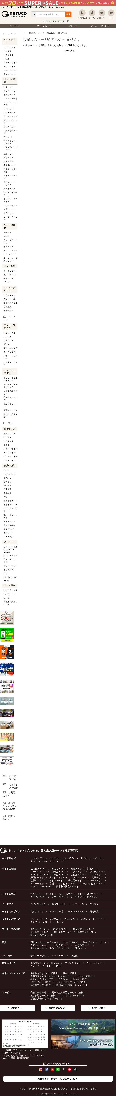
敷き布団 (7, 493)
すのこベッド (9, 95)
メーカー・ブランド (100, 26)
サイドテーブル (10, 590)
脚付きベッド (9, 188)
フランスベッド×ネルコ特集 (72, 979)
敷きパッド (8, 478)
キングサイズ (9, 66)
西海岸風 (7, 307)
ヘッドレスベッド (10, 176)
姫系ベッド (8, 310)
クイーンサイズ (10, 62)
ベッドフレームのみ (10, 103)
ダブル (6, 59)
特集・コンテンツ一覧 (13, 973)
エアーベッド (9, 209)
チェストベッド (10, 91)
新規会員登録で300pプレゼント (46, 998)
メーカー (8, 542)
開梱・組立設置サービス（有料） (69, 992)
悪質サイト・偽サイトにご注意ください (58, 1078)
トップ (22, 1088)
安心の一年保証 (38, 992)
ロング (60, 861)
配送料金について (58, 1008)
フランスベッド (10, 555)
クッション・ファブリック (10, 259)
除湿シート (8, 533)
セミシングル (9, 47)
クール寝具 (8, 536)
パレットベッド (10, 205)
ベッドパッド (9, 474)
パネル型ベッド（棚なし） (10, 148)
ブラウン (7, 282)
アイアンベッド (10, 250)
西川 (5, 573)
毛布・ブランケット (10, 516)
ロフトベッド (9, 112)
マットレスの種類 (11, 929)
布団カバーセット (10, 509)
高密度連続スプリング (10, 392)
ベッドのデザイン (11, 911)
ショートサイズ (10, 456)
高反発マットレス (10, 398)
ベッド (13, 26)
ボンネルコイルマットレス (10, 385)
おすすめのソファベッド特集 (71, 982)
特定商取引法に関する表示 (83, 1088)
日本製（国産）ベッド (10, 170)
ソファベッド (9, 127)
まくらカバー (9, 529)
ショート (47, 861)
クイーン (97, 858)
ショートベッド (10, 70)
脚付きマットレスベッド (10, 142)
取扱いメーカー (10, 963)
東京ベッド (8, 569)
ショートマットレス (10, 357)
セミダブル (8, 55)
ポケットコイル (38, 929)
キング (33, 861)
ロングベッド (9, 74)
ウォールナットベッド (10, 241)
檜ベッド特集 (70, 973)
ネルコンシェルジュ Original (44, 963)
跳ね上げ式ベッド (10, 131)
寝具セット (8, 482)
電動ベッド (8, 154)
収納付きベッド (38, 868)
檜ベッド (7, 236)
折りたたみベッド (10, 121)
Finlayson (8, 580)
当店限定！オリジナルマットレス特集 (49, 976)
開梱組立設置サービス (10, 602)
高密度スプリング (63, 932)
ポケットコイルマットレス (10, 379)
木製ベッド (8, 247)
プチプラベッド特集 (40, 982)
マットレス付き (10, 98)
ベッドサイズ (9, 858)
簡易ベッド (8, 213)
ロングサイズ (9, 460)
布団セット (8, 497)
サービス (6, 992)
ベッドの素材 (9, 894)
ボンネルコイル (59, 929)
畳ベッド (7, 232)
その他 (6, 598)
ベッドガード (9, 594)
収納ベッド (8, 87)
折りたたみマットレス (41, 935)
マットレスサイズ (11, 919)
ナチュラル (8, 278)
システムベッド (10, 116)
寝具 (71, 26)
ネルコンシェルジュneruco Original (10, 549)
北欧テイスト (9, 295)
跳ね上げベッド (78, 874)
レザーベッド (9, 254)
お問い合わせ (98, 1008)
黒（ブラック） (10, 274)
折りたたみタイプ (10, 415)
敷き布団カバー (10, 504)
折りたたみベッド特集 (41, 979)
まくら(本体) (9, 525)
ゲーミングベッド (10, 218)
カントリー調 (9, 299)
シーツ (6, 470)
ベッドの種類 (9, 868)
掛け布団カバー (10, 501)
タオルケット (9, 521)
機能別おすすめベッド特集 (44, 973)
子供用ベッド (9, 165)
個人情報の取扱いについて (53, 1088)
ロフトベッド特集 (83, 976)
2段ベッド (8, 137)
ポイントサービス (72, 995)
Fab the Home (10, 577)
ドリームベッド (10, 566)
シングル (7, 51)
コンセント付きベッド (10, 200)
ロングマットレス (10, 363)
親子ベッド (8, 161)
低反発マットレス (10, 405)
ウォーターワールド (10, 560)
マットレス (42, 26)
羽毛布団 (7, 489)
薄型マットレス (10, 410)
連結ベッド (8, 158)
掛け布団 (7, 485)
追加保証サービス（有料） (44, 995)
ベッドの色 (7, 904)
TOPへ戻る (69, 50)
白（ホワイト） (10, 271)
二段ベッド (97, 874)
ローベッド (8, 109)
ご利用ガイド (17, 1008)
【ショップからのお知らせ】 (57, 21)
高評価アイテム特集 (40, 985)
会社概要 (32, 1088)
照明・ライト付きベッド (10, 193)
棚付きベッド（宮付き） (9, 183)
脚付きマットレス (58, 877)
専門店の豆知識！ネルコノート (72, 985)
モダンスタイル (10, 303)
